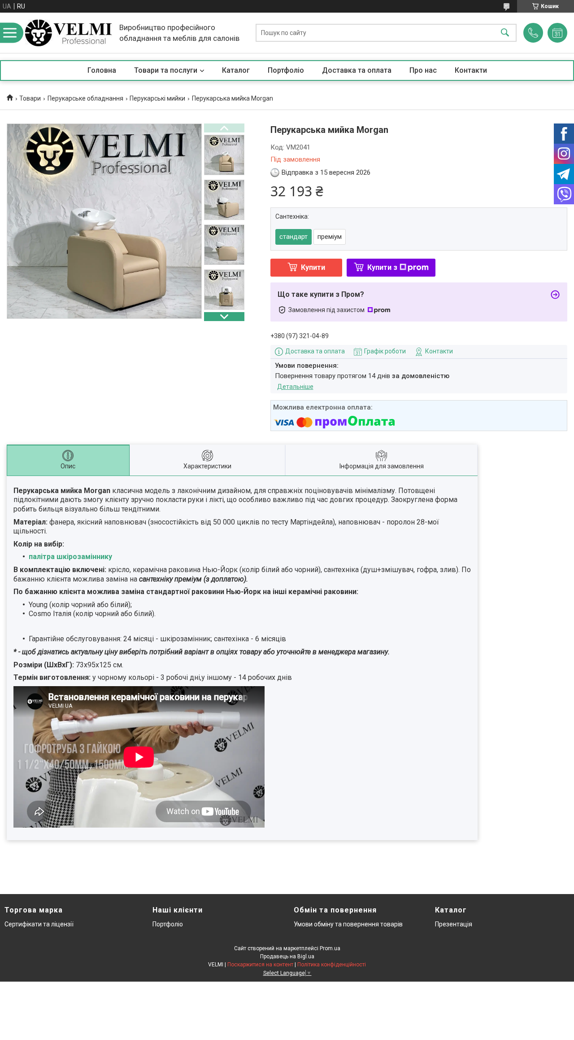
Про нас (423, 70)
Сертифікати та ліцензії (39, 924)
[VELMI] (69, 32)
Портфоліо (286, 70)
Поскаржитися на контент (260, 964)
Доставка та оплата (356, 70)
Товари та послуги (165, 70)
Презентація (453, 924)
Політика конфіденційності (331, 964)
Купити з (382, 267)
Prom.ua (330, 948)
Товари (30, 98)
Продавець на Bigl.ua (287, 956)
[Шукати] (505, 33)
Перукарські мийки (157, 98)
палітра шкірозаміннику (70, 556)
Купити (313, 267)
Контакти (471, 70)
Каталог (236, 70)
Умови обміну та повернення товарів (348, 924)
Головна (101, 70)
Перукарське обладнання (85, 98)
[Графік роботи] (557, 33)
